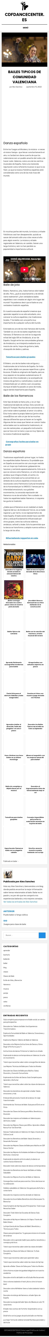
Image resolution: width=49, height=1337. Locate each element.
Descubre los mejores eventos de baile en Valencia (21, 1195)
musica (6, 989)
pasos (5, 997)
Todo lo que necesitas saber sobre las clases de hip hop (23, 1262)
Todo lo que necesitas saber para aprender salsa (21, 1258)
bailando (6, 959)
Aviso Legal (25, 1330)
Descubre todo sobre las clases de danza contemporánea (24, 1166)
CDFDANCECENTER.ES (24, 17)
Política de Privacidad (24, 1333)
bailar (15, 861)
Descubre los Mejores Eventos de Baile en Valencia (21, 1177)
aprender (6, 951)
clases (5, 972)
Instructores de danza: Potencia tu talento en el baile (23, 1051)
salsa (5, 1002)
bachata (6, 955)
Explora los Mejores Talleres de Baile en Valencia (20, 1040)
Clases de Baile (8, 976)
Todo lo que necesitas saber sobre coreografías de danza (24, 1062)
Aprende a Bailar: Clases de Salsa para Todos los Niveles (23, 1266)
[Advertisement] (24, 115)
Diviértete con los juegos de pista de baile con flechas (23, 1316)
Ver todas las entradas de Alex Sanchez (20, 902)
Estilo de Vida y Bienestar (12, 980)
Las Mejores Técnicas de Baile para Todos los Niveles (22, 1066)
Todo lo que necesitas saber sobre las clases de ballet (22, 1247)
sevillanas (7, 1006)
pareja (5, 993)
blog (4, 968)
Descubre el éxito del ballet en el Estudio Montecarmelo (23, 1277)
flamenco (6, 985)
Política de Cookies (37, 1330)
